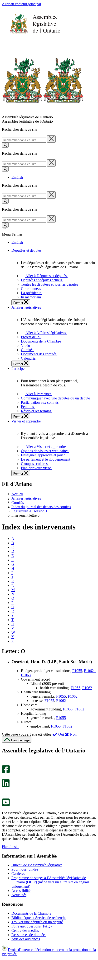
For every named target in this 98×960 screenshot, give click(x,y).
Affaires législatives (26, 498)
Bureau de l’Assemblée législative (36, 865)
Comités (17, 503)
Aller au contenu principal (21, 4)
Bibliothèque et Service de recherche (38, 918)
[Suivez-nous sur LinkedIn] (6, 786)
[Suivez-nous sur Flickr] (4, 796)
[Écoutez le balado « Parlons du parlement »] (4, 792)
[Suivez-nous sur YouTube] (6, 805)
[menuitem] (45, 276)
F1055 (77, 671)
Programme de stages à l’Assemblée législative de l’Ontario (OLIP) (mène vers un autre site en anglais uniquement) (50, 882)
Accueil (17, 494)
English (17, 177)
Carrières (18, 874)
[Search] (5, 145)
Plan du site (10, 847)
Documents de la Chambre (31, 913)
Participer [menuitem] (18, 368)
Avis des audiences (25, 939)
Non (73, 734)
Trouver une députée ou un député (37, 922)
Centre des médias (25, 930)
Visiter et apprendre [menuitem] (26, 421)
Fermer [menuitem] (18, 303)
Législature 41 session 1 (29, 511)
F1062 (87, 688)
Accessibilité (20, 891)
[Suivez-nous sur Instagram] (4, 763)
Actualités (18, 895)
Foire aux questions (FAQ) (31, 926)
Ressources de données (28, 935)
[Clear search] (51, 139)
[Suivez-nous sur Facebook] (6, 772)
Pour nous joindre (24, 869)
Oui (61, 734)
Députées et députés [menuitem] (26, 250)
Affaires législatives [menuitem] (26, 307)
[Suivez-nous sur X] (4, 777)
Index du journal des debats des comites (41, 507)
